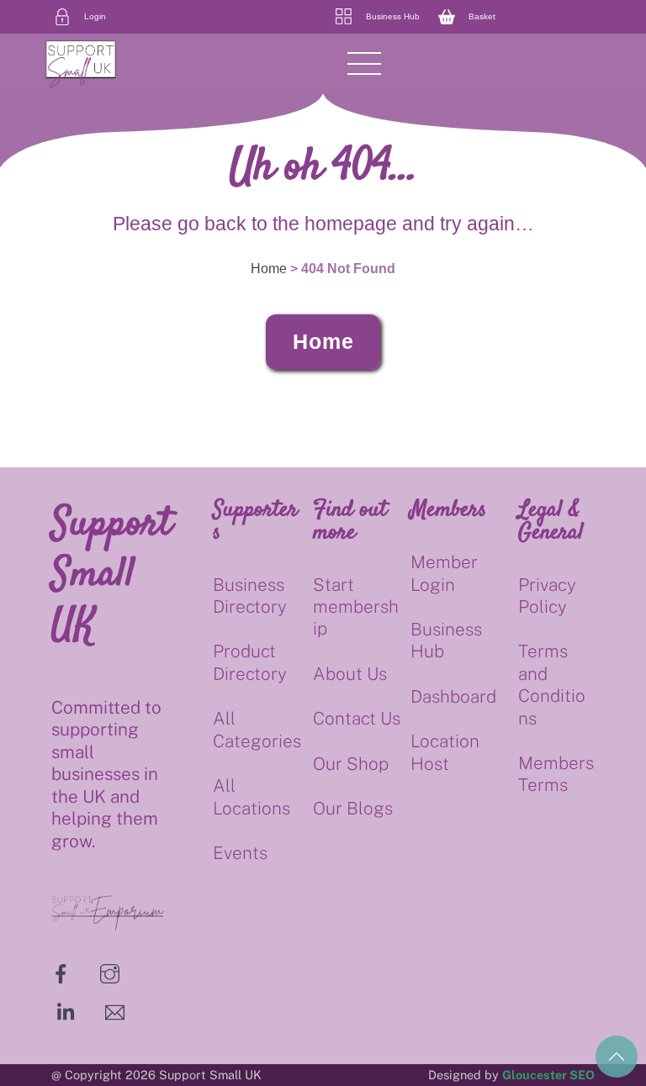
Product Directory (250, 662)
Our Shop (351, 763)
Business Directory (250, 595)
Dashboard (453, 696)
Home (323, 341)
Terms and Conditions (551, 684)
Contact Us (356, 718)
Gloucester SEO (548, 1075)
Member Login (444, 572)
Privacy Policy (547, 595)
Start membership (356, 607)
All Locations (251, 796)
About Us (350, 673)
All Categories (257, 729)
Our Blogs (353, 808)
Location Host (444, 751)
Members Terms (556, 773)
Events (240, 852)
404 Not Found (348, 268)
